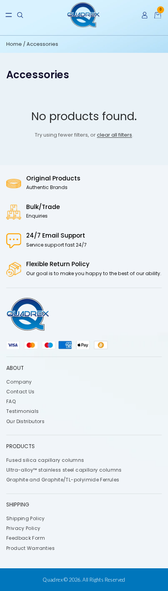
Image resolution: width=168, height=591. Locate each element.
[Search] (20, 15)
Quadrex (53, 580)
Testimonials (22, 411)
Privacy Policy (23, 528)
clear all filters (114, 135)
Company (19, 381)
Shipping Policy (25, 518)
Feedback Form (25, 538)
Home (14, 44)
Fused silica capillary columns (45, 459)
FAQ (11, 401)
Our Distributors (25, 421)
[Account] (145, 15)
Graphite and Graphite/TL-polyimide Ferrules (63, 479)
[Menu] (8, 15)
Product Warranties (30, 548)
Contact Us (20, 391)
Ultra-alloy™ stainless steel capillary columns (64, 470)
